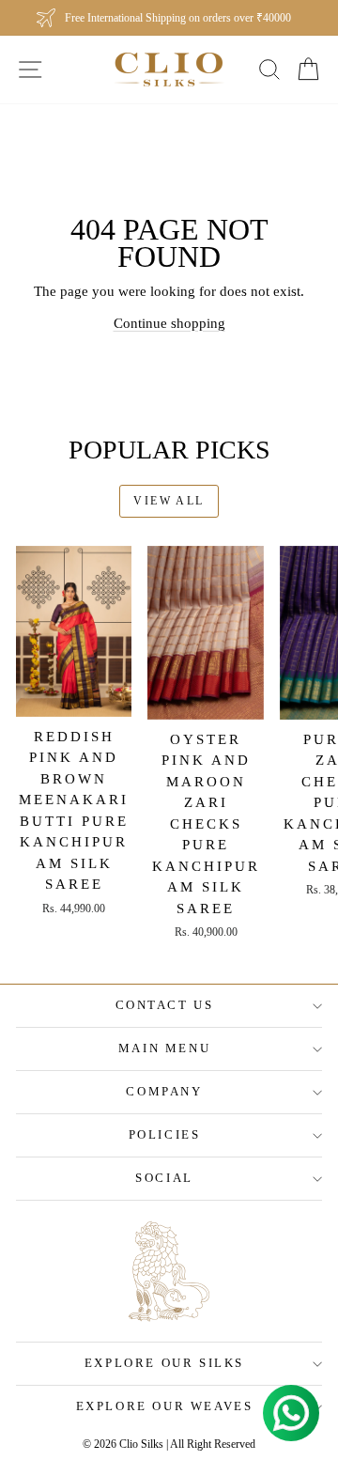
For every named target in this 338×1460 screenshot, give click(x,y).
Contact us (164, 1005)
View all (168, 500)
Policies (165, 1134)
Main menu (164, 1048)
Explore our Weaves (165, 1406)
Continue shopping (169, 323)
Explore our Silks (164, 1363)
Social (164, 1178)
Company (164, 1091)
